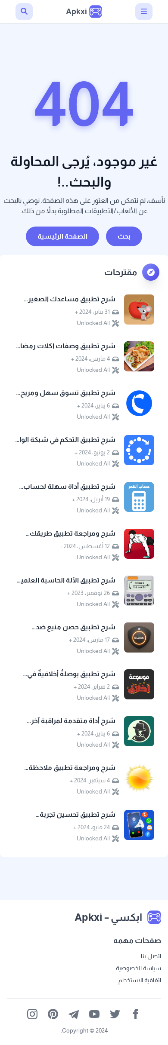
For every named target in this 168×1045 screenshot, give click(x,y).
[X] (115, 1014)
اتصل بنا (151, 956)
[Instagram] (32, 1014)
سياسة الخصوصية (138, 968)
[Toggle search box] (24, 11)
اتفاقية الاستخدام (139, 980)
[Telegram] (73, 1014)
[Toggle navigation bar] (143, 11)
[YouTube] (94, 1014)
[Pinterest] (53, 1014)
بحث (124, 236)
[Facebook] (136, 1014)
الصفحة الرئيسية (62, 236)
